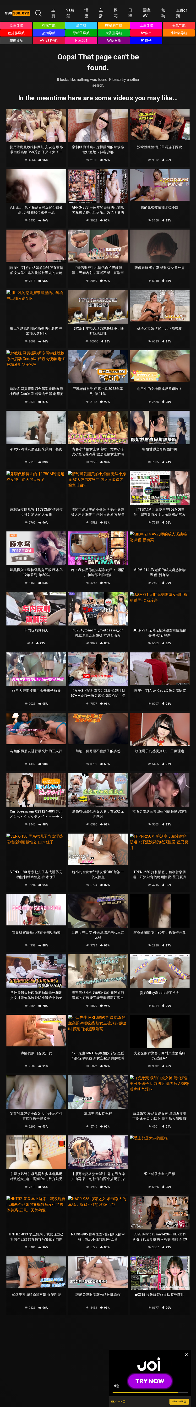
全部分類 (182, 13)
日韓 (130, 13)
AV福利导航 (49, 40)
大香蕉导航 (113, 33)
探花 (116, 13)
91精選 (70, 13)
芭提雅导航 (16, 33)
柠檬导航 (48, 25)
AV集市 (146, 33)
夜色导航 (179, 25)
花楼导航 (16, 40)
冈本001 (81, 40)
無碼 (163, 13)
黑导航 (81, 25)
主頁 (53, 13)
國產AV (147, 13)
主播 (101, 13)
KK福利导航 (113, 25)
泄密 (86, 13)
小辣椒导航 (179, 33)
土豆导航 (146, 25)
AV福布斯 (114, 40)
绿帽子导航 (81, 33)
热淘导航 (48, 33)
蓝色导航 (16, 25)
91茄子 (146, 40)
